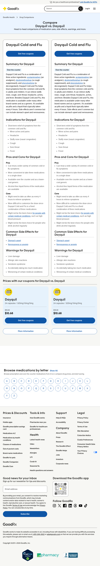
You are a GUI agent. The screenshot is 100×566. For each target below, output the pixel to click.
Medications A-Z (9, 433)
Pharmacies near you (38, 422)
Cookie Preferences (85, 440)
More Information (26, 331)
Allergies (33, 453)
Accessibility (61, 422)
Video (32, 444)
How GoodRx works (37, 418)
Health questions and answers (41, 470)
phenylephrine (28, 83)
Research (59, 442)
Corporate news (62, 464)
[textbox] (25, 489)
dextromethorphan (24, 80)
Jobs (58, 455)
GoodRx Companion (10, 462)
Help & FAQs (61, 418)
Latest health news (37, 440)
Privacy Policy (82, 418)
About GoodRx (61, 433)
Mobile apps (7, 422)
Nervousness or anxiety (18, 244)
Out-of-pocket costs (11, 449)
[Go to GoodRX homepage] (11, 8)
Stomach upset (14, 241)
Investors (59, 459)
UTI (31, 457)
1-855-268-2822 (38, 534)
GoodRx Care (8, 466)
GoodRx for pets (9, 457)
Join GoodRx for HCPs (88, 2)
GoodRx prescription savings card (14, 428)
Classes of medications (12, 444)
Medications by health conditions (11, 439)
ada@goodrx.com (53, 534)
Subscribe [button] (34, 515)
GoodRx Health (9, 17)
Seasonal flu (35, 466)
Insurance (7, 418)
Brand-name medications (12, 453)
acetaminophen (33, 77)
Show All (54, 370)
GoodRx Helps (61, 450)
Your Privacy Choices (82, 452)
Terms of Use (82, 427)
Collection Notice (84, 435)
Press (58, 437)
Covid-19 (33, 462)
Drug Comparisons (27, 17)
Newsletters (34, 448)
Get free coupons (26, 53)
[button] (63, 8)
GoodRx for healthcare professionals (39, 428)
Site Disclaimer (83, 431)
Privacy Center (83, 422)
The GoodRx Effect (63, 446)
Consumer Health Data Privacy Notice (86, 445)
